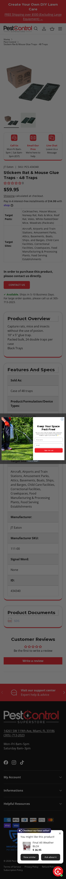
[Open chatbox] (58, 871)
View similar (29, 857)
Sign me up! (48, 450)
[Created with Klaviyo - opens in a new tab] (33, 461)
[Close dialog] (62, 419)
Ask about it (50, 857)
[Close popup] (60, 833)
